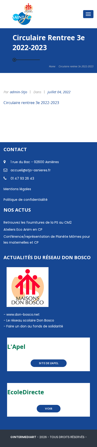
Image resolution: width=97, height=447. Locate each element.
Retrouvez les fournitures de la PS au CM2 (38, 222)
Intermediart (25, 437)
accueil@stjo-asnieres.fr (31, 170)
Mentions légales (17, 189)
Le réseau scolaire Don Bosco (29, 320)
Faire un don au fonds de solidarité (34, 326)
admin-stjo (18, 91)
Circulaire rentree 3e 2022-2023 (31, 102)
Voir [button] (48, 408)
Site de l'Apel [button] (48, 363)
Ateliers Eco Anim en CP (23, 229)
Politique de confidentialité (26, 199)
